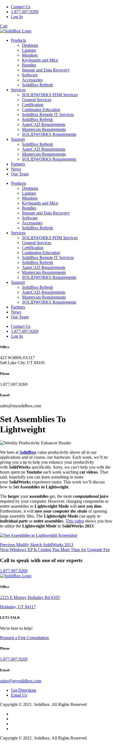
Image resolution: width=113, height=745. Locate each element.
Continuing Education (41, 109)
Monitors (30, 55)
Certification (32, 104)
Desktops (30, 45)
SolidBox (27, 452)
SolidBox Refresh (37, 85)
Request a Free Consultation (24, 637)
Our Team (20, 174)
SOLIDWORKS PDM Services (50, 94)
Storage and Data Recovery (46, 70)
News (16, 169)
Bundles (29, 65)
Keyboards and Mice (40, 60)
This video (75, 521)
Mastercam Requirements (44, 129)
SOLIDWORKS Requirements (49, 134)
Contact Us (20, 6)
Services (18, 89)
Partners (18, 164)
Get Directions (23, 690)
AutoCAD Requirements (43, 124)
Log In (17, 16)
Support (18, 139)
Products (18, 40)
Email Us (19, 695)
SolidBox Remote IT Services (48, 114)
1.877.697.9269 (24, 11)
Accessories (32, 80)
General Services (36, 99)
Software (30, 75)
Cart (3, 26)
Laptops (29, 50)
